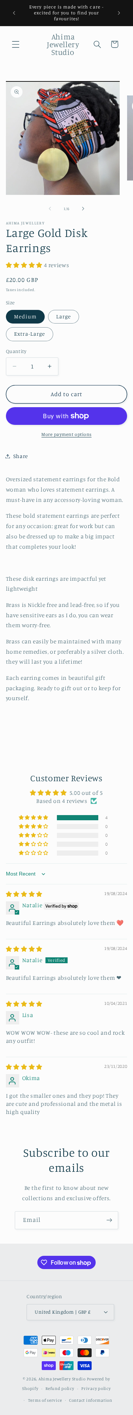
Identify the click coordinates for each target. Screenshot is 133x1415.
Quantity (16, 351)
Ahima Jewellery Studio (62, 1378)
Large (63, 316)
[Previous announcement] (14, 13)
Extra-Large (29, 334)
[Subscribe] (109, 1220)
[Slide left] (50, 208)
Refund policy (59, 1388)
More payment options (66, 434)
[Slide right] (83, 208)
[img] (24, 894)
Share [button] (20, 456)
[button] (15, 44)
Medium (25, 316)
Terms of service (45, 1400)
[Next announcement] (119, 13)
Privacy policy (95, 1388)
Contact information (90, 1400)
